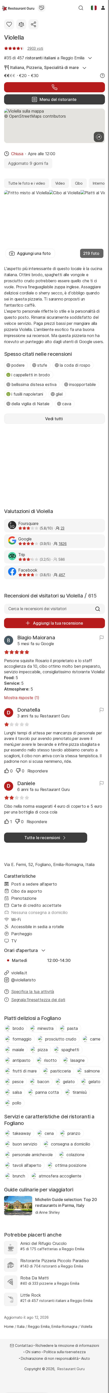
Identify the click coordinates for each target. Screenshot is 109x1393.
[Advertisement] (54, 465)
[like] (6, 770)
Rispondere (37, 770)
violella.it (19, 972)
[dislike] (18, 770)
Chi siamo (33, 1352)
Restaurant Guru (70, 1369)
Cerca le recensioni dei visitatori (37, 608)
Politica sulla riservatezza (64, 1352)
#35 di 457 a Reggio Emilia (44, 57)
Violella (14, 37)
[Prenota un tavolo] (54, 87)
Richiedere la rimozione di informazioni (67, 1345)
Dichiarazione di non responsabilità (49, 1358)
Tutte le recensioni (42, 837)
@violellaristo (23, 979)
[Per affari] (41, 8)
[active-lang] (94, 8)
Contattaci (24, 1345)
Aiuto (85, 1358)
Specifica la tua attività (32, 991)
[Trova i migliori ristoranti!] (18, 7)
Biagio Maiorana (36, 637)
